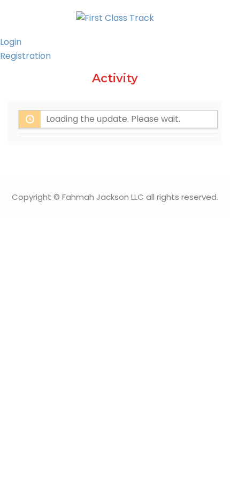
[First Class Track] (115, 17)
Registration (25, 56)
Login (10, 42)
